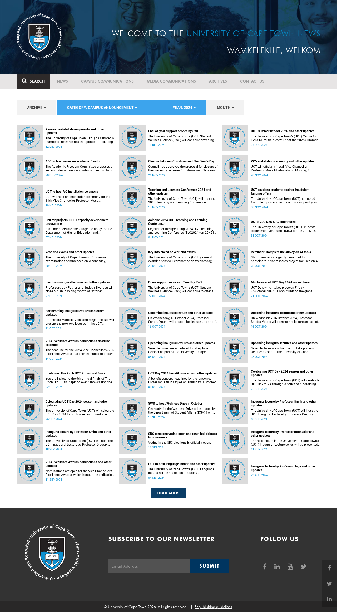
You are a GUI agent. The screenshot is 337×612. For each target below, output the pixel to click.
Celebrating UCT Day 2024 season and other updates (282, 373)
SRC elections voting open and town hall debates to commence (182, 435)
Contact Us (252, 81)
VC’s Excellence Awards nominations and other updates (78, 464)
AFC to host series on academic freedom (74, 161)
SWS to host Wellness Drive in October (175, 403)
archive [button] (35, 107)
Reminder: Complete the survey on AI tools (281, 252)
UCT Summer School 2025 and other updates (282, 131)
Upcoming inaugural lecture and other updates (180, 313)
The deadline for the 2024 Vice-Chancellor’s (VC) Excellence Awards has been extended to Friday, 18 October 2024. (80, 352)
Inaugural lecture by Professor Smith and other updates (283, 403)
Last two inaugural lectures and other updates (78, 282)
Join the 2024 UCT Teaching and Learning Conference (177, 222)
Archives (218, 81)
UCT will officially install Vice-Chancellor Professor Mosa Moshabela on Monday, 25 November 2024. (281, 168)
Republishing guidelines (213, 607)
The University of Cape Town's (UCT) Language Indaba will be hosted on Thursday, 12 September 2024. (181, 471)
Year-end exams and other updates (70, 252)
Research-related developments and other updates (75, 131)
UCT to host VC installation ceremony (72, 191)
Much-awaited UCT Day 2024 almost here (280, 282)
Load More (169, 493)
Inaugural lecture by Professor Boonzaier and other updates (282, 433)
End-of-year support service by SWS (173, 131)
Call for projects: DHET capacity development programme (77, 222)
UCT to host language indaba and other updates (181, 464)
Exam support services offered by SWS (175, 282)
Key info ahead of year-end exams (172, 252)
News (62, 81)
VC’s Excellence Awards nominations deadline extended (78, 343)
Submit (209, 566)
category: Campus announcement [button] (101, 107)
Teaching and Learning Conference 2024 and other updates (179, 191)
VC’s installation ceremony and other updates (282, 161)
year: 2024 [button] (183, 107)
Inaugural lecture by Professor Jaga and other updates (283, 468)
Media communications (171, 81)
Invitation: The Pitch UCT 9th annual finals (75, 373)
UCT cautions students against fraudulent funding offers (280, 191)
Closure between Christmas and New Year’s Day (181, 161)
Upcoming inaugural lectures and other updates (181, 343)
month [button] (224, 107)
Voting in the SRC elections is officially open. (179, 443)
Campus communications (107, 81)
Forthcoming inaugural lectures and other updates (75, 313)
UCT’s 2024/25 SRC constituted (273, 222)
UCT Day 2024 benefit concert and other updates (182, 373)
